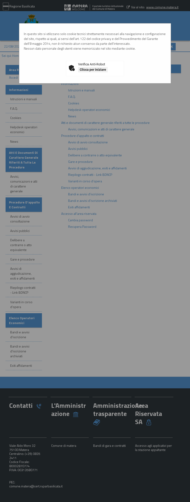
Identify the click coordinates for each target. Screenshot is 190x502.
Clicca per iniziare (93, 69)
